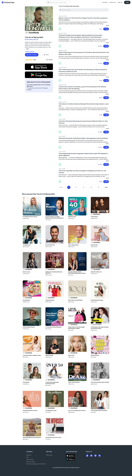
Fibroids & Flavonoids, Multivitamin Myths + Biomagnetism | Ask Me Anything (83, 138)
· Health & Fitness (29, 51)
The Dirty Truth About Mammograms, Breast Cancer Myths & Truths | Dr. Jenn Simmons (83, 122)
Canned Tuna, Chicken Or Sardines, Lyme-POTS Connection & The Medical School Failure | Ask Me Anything (82, 87)
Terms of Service (30, 461)
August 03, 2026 (63, 102)
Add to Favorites (33, 54)
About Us (28, 455)
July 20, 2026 (62, 168)
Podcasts (104, 2)
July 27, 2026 (62, 136)
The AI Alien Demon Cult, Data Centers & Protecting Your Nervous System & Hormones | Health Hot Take (83, 70)
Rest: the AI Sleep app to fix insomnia (36, 464)
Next (106, 187)
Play (107, 29)
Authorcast (112, 2)
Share (47, 54)
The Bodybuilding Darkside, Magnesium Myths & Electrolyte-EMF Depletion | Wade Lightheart (83, 154)
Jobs (27, 457)
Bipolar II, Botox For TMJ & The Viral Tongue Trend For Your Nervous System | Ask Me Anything (83, 19)
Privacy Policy (29, 459)
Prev (61, 187)
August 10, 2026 (62, 67)
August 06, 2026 (63, 84)
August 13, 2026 (62, 50)
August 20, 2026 (63, 16)
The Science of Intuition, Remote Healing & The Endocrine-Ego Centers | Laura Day (84, 105)
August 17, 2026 (62, 33)
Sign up (120, 2)
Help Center (49, 455)
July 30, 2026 (62, 119)
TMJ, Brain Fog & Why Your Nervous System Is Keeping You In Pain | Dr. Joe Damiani (82, 171)
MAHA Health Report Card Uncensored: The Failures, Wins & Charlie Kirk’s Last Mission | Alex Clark (84, 53)
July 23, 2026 (62, 151)
